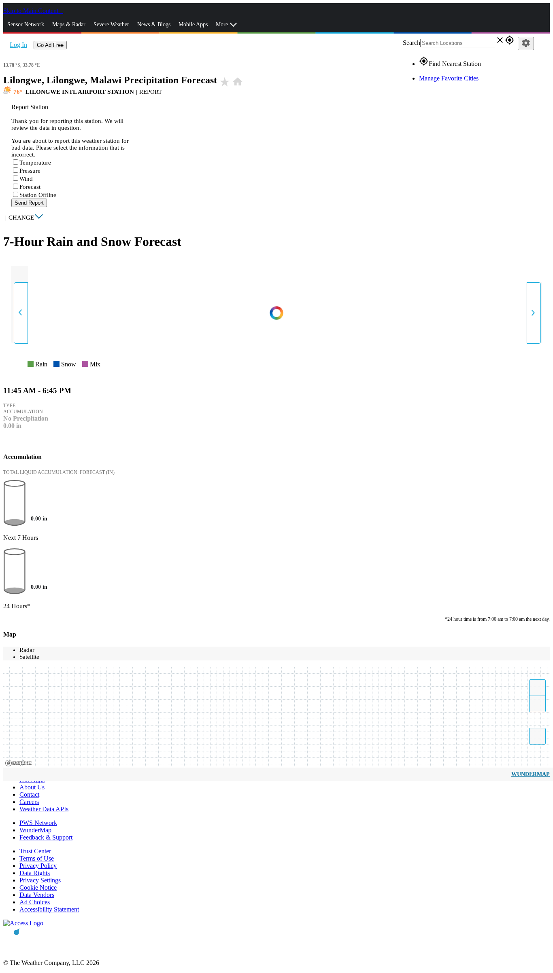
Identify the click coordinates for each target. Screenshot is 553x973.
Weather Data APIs (43, 809)
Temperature (35, 162)
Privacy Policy (38, 865)
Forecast (29, 187)
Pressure (29, 170)
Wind (26, 179)
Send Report (29, 203)
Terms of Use (36, 858)
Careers (29, 801)
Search (411, 42)
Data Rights (34, 872)
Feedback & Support (45, 837)
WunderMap (530, 774)
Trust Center (35, 851)
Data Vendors (36, 894)
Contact (29, 794)
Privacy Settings (40, 880)
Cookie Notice (38, 887)
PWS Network (38, 822)
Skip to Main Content (31, 10)
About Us (32, 787)
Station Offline (37, 195)
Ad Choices (34, 902)
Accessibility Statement (49, 909)
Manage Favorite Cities (449, 78)
